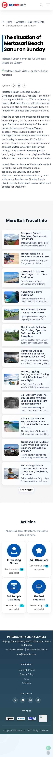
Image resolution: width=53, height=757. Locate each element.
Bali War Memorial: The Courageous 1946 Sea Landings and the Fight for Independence (34, 399)
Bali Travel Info (36, 21)
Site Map (26, 683)
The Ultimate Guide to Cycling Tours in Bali (33, 311)
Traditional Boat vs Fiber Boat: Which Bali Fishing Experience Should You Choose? (35, 446)
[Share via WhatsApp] (13, 85)
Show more (26, 489)
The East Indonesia (39, 598)
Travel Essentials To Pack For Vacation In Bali (35, 255)
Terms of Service (26, 670)
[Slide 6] (39, 72)
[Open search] (41, 5)
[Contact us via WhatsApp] (48, 748)
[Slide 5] (34, 72)
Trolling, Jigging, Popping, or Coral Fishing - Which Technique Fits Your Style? (35, 376)
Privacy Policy (27, 674)
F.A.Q (26, 678)
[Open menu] (48, 5)
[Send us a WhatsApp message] (15, 700)
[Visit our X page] (38, 700)
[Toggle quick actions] (48, 753)
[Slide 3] (24, 72)
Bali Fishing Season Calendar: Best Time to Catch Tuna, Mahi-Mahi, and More (34, 470)
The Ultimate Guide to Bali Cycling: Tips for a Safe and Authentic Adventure (33, 332)
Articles (20, 21)
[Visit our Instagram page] (30, 700)
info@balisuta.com (26, 654)
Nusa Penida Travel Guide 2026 (32, 293)
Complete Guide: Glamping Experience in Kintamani (34, 236)
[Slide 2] (19, 72)
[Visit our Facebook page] (22, 700)
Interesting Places (14, 561)
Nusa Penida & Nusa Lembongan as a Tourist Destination (34, 274)
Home (9, 21)
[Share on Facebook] (19, 85)
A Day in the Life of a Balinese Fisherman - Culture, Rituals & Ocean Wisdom (35, 423)
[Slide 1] (14, 72)
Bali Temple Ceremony (14, 598)
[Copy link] (24, 85)
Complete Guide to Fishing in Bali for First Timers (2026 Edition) (33, 353)
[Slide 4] (29, 72)
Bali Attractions (39, 560)
